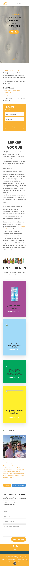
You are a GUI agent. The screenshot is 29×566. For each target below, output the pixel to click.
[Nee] (27, 560)
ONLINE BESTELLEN (11, 70)
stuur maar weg (18, 539)
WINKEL (14, 32)
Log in (14, 127)
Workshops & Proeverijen (12, 90)
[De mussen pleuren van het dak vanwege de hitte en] (14, 470)
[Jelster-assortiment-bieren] (14, 263)
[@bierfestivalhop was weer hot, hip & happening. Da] (14, 446)
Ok (15, 563)
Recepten (7, 95)
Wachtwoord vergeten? (10, 122)
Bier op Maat (8, 93)
